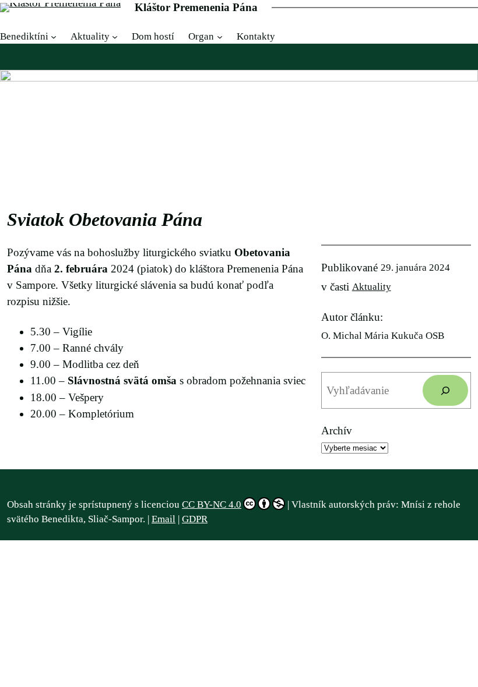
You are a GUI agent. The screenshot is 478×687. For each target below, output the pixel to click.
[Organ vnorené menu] (220, 37)
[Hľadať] (445, 390)
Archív (336, 430)
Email (163, 519)
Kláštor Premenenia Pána (196, 7)
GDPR (195, 519)
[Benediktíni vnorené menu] (54, 37)
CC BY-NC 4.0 (211, 504)
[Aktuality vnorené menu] (115, 37)
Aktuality (371, 286)
